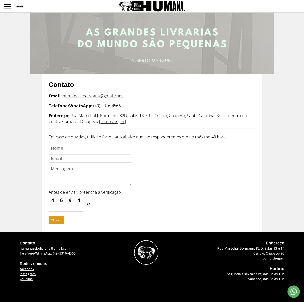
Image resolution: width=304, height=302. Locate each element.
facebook (27, 269)
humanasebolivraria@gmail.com (93, 96)
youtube (26, 279)
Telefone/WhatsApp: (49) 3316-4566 (47, 253)
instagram (28, 274)
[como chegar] (273, 258)
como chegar (112, 121)
